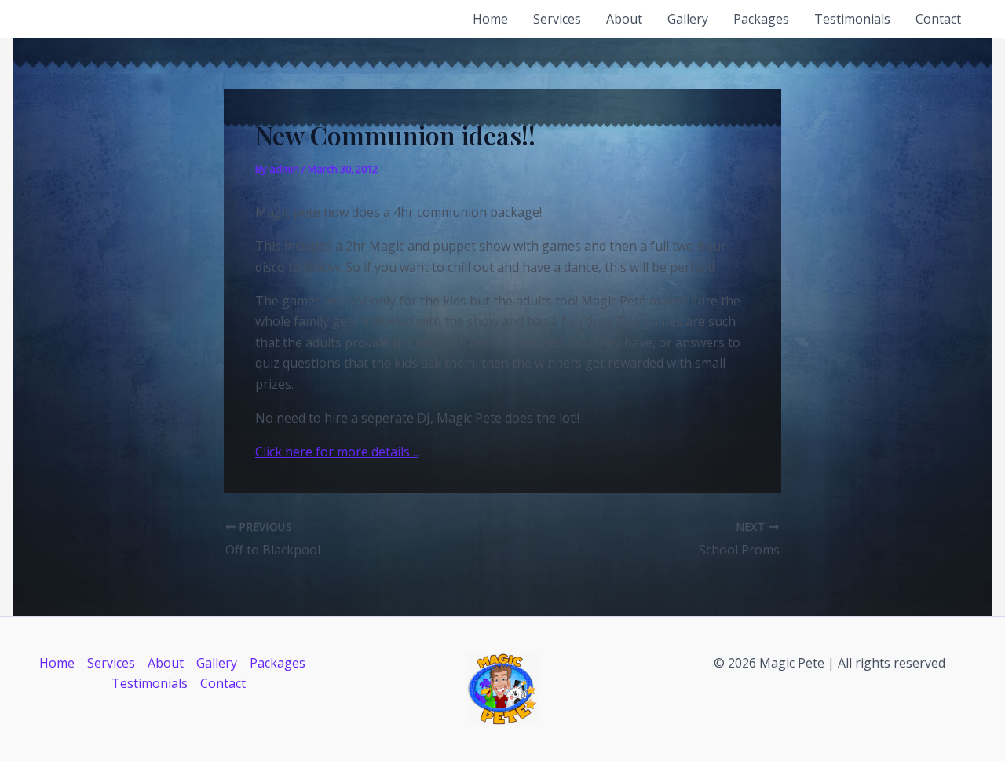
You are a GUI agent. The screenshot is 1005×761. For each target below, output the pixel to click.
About (624, 18)
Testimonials (852, 18)
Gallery (687, 18)
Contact (938, 18)
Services (557, 18)
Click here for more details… (336, 451)
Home (490, 18)
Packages (761, 18)
